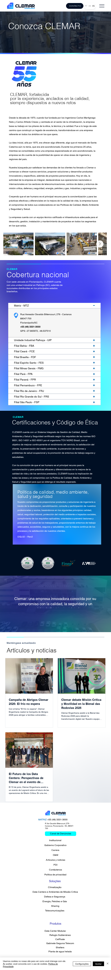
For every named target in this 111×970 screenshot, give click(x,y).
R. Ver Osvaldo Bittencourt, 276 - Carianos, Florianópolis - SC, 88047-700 (59, 826)
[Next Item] (99, 244)
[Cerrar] (107, 964)
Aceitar (98, 963)
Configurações (82, 963)
